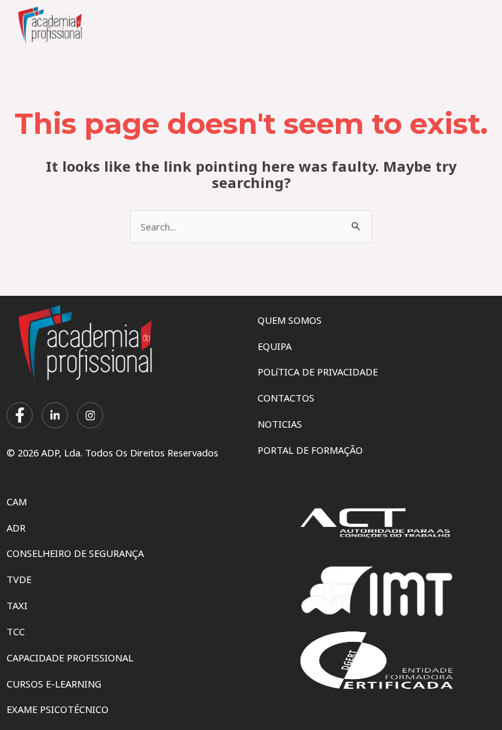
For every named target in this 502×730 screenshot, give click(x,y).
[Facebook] (20, 415)
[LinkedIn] (55, 415)
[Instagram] (90, 415)
